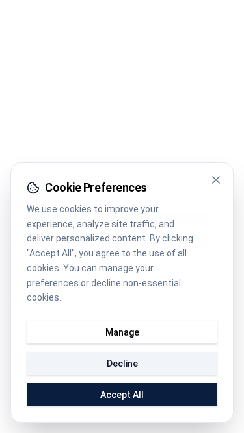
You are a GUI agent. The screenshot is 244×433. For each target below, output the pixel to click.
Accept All (122, 395)
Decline (122, 363)
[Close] (216, 179)
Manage (122, 332)
